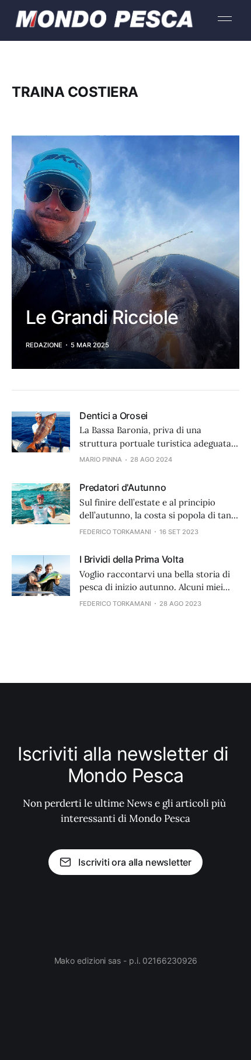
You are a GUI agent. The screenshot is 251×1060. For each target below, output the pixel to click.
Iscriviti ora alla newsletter (134, 862)
